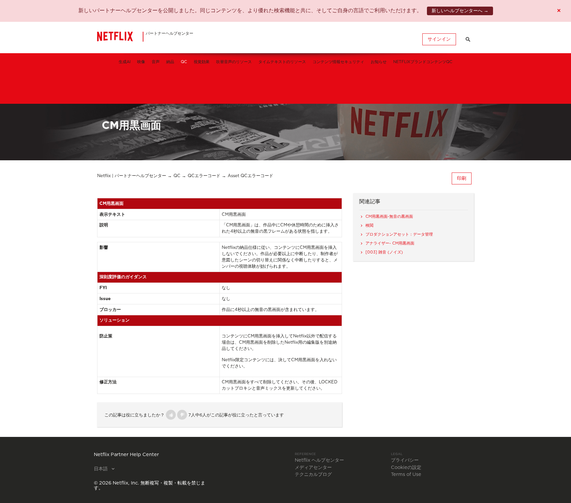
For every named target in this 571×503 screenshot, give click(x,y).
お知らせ (379, 62)
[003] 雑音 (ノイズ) (384, 252)
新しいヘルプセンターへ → (460, 11)
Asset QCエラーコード (250, 176)
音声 (156, 62)
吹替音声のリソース (234, 62)
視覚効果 (201, 62)
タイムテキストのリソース (282, 62)
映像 (141, 62)
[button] (171, 415)
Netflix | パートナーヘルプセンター (131, 176)
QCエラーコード (204, 176)
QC (184, 62)
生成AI (125, 62)
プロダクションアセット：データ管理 (399, 234)
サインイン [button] (439, 39)
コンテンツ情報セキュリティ (338, 62)
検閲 (369, 225)
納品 (170, 62)
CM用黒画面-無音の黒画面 (389, 216)
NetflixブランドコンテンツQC (422, 62)
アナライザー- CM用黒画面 (389, 243)
